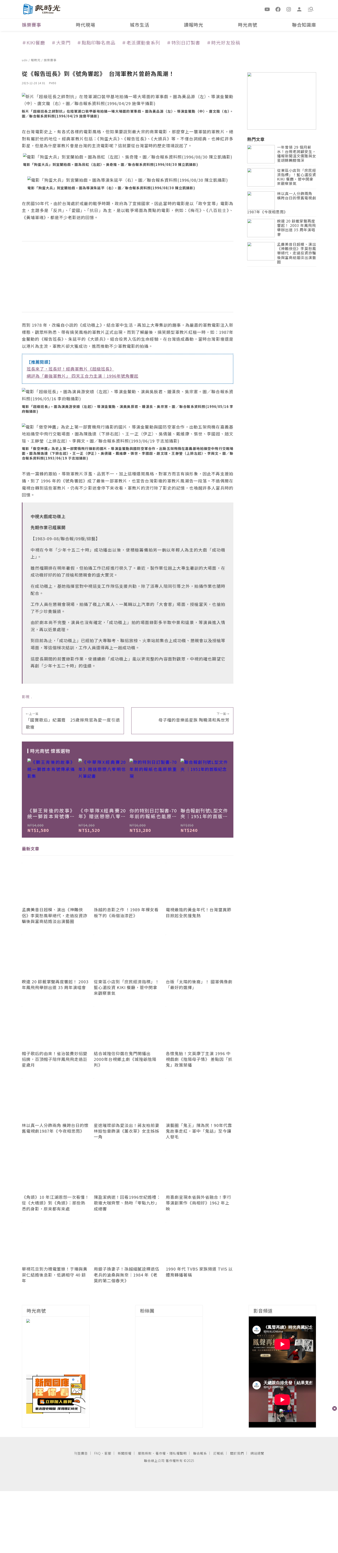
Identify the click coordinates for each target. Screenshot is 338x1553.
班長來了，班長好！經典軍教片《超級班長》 (70, 369)
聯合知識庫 (304, 24)
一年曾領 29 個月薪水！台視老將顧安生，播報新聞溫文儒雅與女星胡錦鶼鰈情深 (296, 154)
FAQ (97, 1453)
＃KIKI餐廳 (33, 42)
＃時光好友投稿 (223, 42)
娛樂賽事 (31, 24)
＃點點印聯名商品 (96, 42)
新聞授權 (125, 1453)
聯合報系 (200, 1453)
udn (25, 60)
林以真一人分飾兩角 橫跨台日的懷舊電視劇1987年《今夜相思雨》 (281, 203)
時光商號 (247, 24)
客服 (107, 1453)
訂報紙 (218, 1453)
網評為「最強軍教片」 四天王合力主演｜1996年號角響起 (82, 376)
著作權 (160, 1453)
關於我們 (237, 1453)
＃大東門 (61, 42)
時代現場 (85, 24)
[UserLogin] (299, 9)
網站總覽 (257, 1453)
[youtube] (267, 9)
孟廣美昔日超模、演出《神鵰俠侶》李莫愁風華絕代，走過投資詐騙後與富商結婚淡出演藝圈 (296, 253)
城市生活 (139, 24)
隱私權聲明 (178, 1453)
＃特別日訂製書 (183, 42)
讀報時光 (193, 24)
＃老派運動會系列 (141, 42)
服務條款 (145, 1453)
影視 (26, 696)
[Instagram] (289, 9)
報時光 (36, 60)
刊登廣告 (81, 1453)
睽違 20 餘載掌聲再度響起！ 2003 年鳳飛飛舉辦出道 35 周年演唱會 (296, 228)
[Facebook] (278, 9)
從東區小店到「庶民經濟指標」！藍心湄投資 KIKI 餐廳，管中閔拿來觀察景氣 (296, 177)
